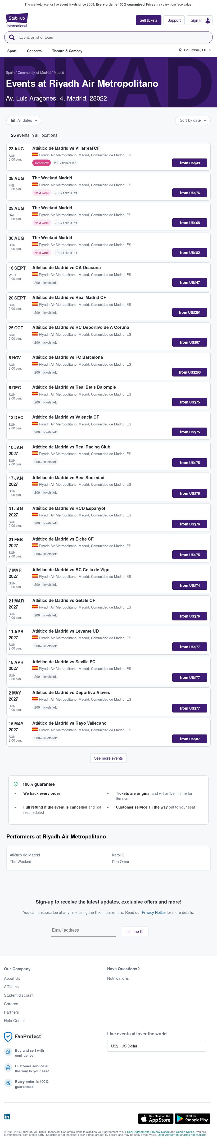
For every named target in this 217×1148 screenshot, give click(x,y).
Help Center (14, 1020)
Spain (10, 72)
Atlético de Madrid (25, 854)
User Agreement (138, 1131)
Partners (11, 1012)
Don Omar (120, 861)
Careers (11, 1003)
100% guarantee (38, 784)
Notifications (118, 978)
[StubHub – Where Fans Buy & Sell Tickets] (17, 20)
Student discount (18, 995)
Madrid (59, 72)
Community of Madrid (34, 72)
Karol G (118, 854)
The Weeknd (20, 861)
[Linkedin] (7, 1118)
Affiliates (11, 986)
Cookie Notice (185, 1131)
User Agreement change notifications (182, 1134)
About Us (12, 978)
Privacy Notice (154, 912)
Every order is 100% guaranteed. (120, 4)
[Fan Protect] (23, 1037)
